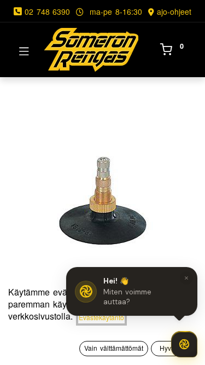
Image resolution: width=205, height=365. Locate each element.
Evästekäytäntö (101, 317)
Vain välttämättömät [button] (113, 347)
